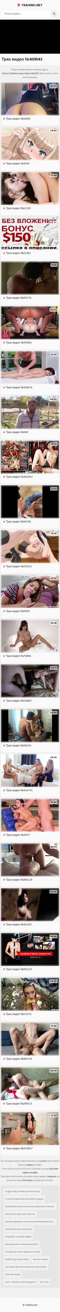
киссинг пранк (40, 1259)
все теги (44, 1282)
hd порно (27, 1180)
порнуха (51, 1176)
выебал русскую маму (17, 1259)
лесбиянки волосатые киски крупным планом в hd (29, 1207)
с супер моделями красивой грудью (24, 1199)
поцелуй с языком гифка (18, 1237)
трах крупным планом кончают (21, 1244)
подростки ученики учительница (22, 1191)
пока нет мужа (12, 1274)
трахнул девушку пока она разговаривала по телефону (29, 1222)
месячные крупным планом (20, 1214)
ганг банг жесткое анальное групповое (25, 1267)
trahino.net (31, 5)
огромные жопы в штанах (18, 1229)
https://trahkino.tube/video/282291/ (20, 73)
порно (29, 1165)
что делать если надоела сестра (22, 1252)
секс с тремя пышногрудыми (20, 1282)
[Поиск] (54, 13)
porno (44, 1161)
